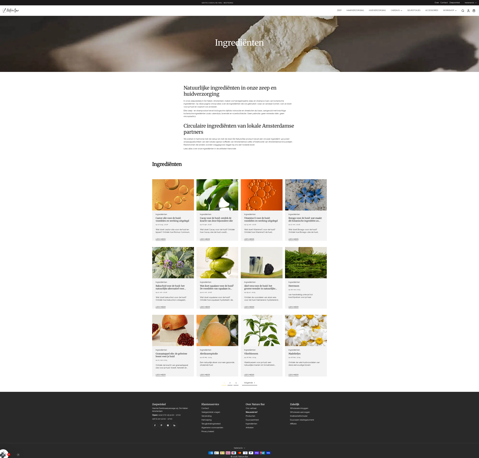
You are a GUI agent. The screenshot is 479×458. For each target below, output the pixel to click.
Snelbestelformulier (298, 416)
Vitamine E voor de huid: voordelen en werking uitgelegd (261, 219)
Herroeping (206, 420)
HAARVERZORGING (355, 10)
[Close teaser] (18, 455)
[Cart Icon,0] (474, 10)
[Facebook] (155, 425)
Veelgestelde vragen (210, 412)
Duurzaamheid (252, 420)
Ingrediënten (251, 424)
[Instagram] (168, 425)
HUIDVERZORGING (377, 10)
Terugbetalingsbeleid (211, 424)
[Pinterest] (161, 425)
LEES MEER (161, 239)
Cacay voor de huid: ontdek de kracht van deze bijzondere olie (216, 219)
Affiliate (293, 424)
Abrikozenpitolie (209, 353)
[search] (463, 10)
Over (437, 2)
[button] (8, 449)
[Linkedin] (174, 425)
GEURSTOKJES (413, 10)
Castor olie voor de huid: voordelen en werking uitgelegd (172, 219)
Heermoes (294, 286)
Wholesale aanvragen (300, 412)
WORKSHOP (448, 10)
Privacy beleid (207, 431)
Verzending (206, 416)
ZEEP (339, 10)
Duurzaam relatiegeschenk (302, 420)
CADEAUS (395, 10)
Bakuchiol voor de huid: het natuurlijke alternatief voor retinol (170, 287)
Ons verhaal (251, 408)
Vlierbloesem (251, 353)
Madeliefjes (295, 353)
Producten (250, 416)
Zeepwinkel (454, 2)
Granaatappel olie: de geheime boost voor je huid (171, 355)
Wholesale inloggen (299, 408)
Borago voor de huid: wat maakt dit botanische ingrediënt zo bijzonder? (305, 219)
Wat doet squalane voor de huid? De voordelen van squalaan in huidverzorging (217, 287)
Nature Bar (243, 457)
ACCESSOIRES (431, 10)
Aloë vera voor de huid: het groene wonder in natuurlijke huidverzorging (259, 287)
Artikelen (250, 427)
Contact (444, 2)
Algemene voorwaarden (212, 427)
